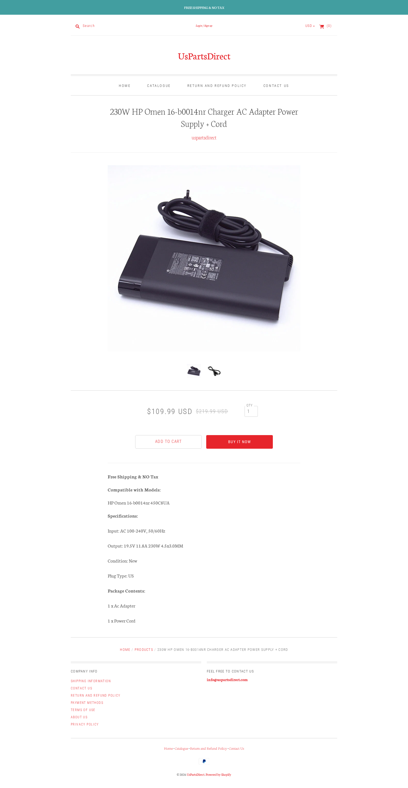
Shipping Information (91, 681)
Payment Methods (87, 703)
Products (144, 650)
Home (124, 86)
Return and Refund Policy (217, 86)
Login (199, 25)
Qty (249, 405)
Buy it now (239, 442)
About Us (79, 717)
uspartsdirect (204, 137)
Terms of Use (83, 710)
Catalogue (158, 86)
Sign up (208, 25)
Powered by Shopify (218, 774)
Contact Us (276, 86)
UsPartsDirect (204, 55)
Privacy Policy (85, 724)
